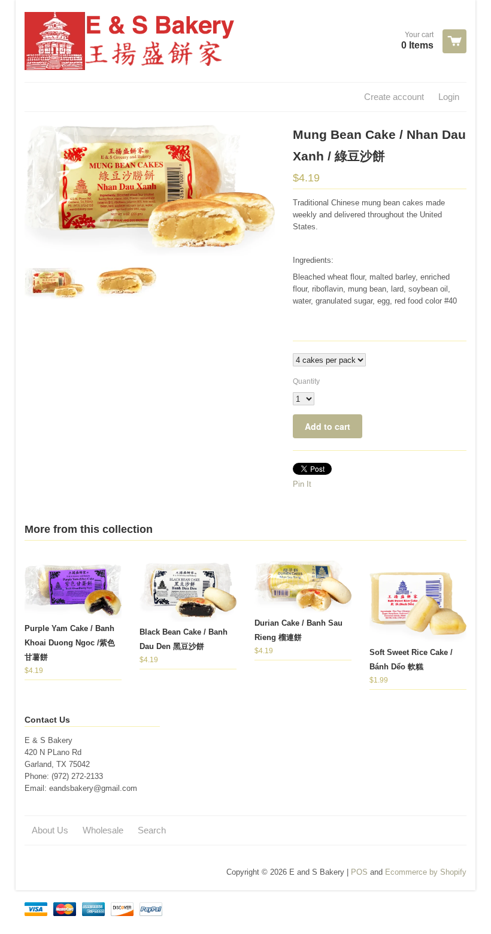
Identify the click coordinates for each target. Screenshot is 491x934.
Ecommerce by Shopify (425, 872)
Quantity (306, 381)
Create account (394, 97)
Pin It (302, 484)
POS (359, 872)
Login (448, 97)
